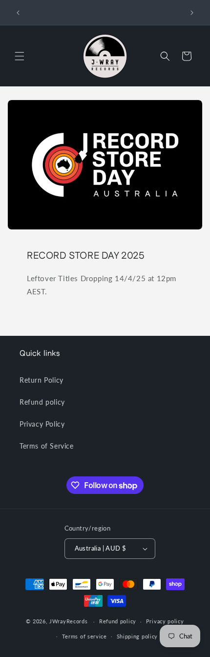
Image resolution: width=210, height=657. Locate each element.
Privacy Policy (42, 424)
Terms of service (84, 636)
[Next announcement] (192, 12)
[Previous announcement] (18, 12)
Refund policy (42, 402)
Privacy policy (165, 621)
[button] (19, 56)
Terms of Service (47, 446)
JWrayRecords (68, 621)
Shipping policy (137, 636)
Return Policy (41, 380)
